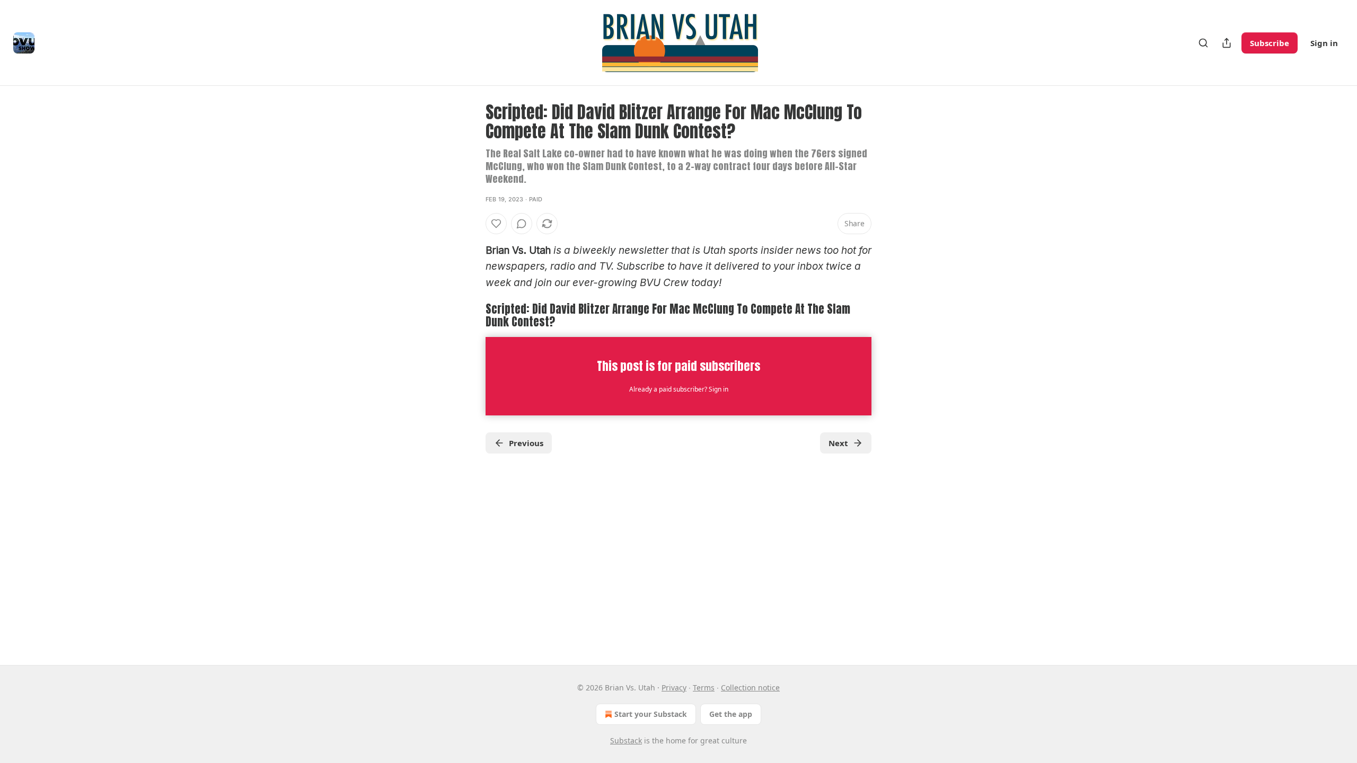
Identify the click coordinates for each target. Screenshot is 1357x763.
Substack (626, 740)
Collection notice (750, 687)
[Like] (496, 223)
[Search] (1203, 43)
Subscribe (1269, 43)
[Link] (470, 315)
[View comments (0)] (521, 223)
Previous (526, 443)
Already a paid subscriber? (678, 389)
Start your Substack (650, 714)
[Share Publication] (1226, 43)
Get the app (730, 714)
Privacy (674, 687)
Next (838, 443)
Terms (704, 687)
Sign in (1324, 43)
